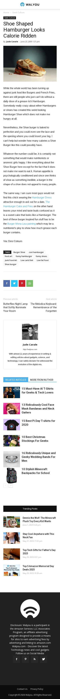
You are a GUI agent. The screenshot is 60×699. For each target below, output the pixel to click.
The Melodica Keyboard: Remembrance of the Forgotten (43, 307)
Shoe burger (10, 264)
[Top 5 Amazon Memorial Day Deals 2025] (11, 570)
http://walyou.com (30, 349)
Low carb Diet (27, 260)
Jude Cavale (12, 41)
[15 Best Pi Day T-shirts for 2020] (11, 425)
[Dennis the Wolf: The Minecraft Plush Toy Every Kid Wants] (11, 522)
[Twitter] (43, 659)
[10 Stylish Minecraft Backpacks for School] (11, 475)
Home (6, 12)
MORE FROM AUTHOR (41, 380)
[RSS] (34, 659)
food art (8, 256)
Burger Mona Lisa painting (21, 223)
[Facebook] (16, 659)
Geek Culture (18, 12)
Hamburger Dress (42, 197)
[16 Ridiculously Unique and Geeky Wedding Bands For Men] (11, 459)
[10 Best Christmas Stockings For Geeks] (11, 441)
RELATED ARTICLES (15, 380)
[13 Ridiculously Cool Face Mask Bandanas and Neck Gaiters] (11, 408)
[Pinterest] (25, 659)
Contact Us (22, 689)
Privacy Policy (36, 689)
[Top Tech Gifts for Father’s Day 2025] (11, 554)
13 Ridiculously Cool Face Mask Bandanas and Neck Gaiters (38, 408)
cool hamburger (36, 252)
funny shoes (41, 256)
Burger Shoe (19, 252)
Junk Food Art (11, 260)
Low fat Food (42, 260)
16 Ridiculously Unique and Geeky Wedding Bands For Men (39, 456)
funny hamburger (24, 256)
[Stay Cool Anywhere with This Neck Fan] (11, 538)
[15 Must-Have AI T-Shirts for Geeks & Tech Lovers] (11, 392)
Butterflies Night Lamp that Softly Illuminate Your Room (15, 307)
